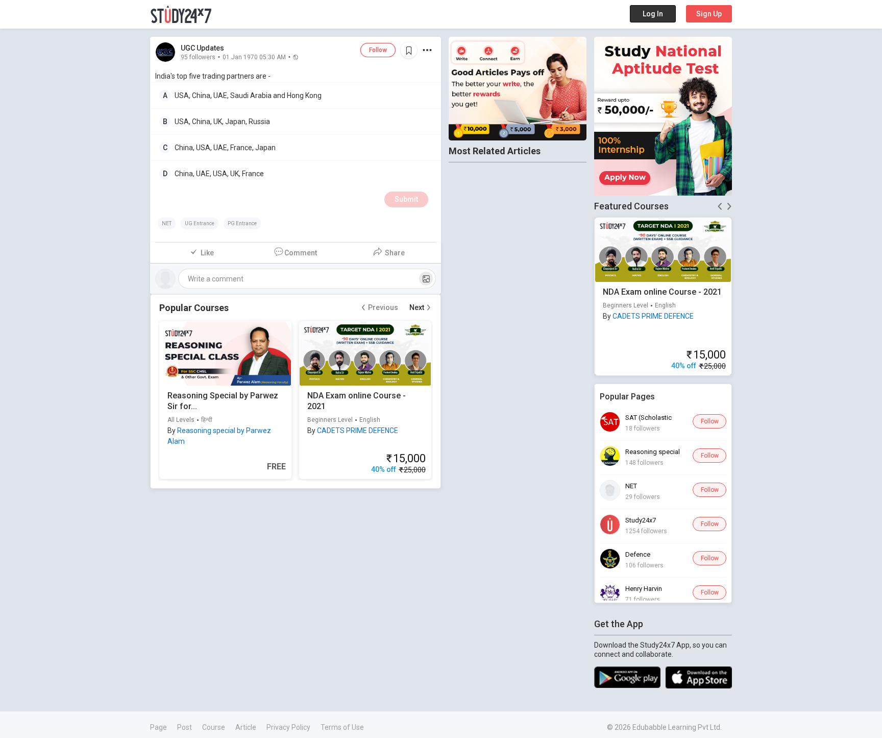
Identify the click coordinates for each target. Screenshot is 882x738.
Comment (300, 253)
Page (158, 727)
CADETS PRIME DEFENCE (357, 430)
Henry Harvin (643, 588)
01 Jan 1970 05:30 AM (254, 57)
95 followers (198, 57)
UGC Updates (202, 48)
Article (245, 727)
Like (207, 253)
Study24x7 (640, 520)
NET (631, 486)
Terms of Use (342, 727)
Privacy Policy (288, 727)
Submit (406, 199)
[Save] (409, 50)
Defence (637, 554)
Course (213, 727)
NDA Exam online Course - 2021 (662, 292)
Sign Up (709, 14)
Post (184, 727)
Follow (378, 50)
